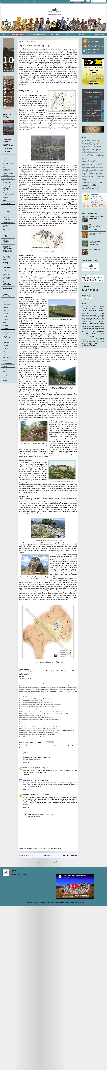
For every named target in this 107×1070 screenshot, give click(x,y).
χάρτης (21, 747)
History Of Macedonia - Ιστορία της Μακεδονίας (6, 276)
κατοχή (93, 318)
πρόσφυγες (85, 336)
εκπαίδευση (85, 315)
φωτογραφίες (86, 345)
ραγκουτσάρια (101, 336)
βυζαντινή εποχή (29, 745)
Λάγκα (4, 351)
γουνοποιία (96, 312)
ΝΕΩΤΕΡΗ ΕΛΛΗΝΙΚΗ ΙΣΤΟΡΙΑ (6, 258)
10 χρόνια (85, 306)
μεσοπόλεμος (90, 321)
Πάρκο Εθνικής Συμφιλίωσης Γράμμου (7, 169)
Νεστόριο (5, 360)
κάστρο (37, 745)
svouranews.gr (7, 209)
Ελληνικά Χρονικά (5, 263)
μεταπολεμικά (93, 323)
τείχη (71, 745)
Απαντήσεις (28, 811)
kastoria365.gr (6, 212)
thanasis (26, 794)
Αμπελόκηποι (6, 304)
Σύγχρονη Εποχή (84, 34)
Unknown (26, 767)
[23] (54, 486)
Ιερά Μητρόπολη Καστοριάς (7, 159)
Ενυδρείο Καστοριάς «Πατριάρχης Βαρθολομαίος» (94, 243)
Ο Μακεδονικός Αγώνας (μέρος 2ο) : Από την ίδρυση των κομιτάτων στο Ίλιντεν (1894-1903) (96, 227)
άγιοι (91, 306)
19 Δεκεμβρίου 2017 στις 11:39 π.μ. (39, 794)
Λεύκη (4, 354)
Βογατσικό (5, 313)
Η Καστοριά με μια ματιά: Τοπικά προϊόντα (96, 217)
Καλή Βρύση (6, 337)
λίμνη (103, 318)
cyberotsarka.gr (7, 197)
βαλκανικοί (90, 310)
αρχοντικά (92, 308)
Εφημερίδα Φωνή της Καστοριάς (7, 218)
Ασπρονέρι (6, 307)
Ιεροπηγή (5, 334)
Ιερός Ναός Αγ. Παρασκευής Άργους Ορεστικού (8, 188)
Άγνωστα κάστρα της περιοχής (34, 45)
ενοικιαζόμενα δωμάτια (92, 316)
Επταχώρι (5, 328)
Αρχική (5, 34)
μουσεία (102, 325)
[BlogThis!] (48, 742)
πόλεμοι (92, 331)
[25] (24, 584)
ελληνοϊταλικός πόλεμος (97, 315)
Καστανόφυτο (6, 339)
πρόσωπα (93, 336)
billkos (25, 780)
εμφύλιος (84, 316)
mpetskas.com (7, 214)
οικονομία (90, 330)
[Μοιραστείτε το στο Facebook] (51, 742)
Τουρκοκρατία (69, 34)
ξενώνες (102, 326)
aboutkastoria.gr (7, 206)
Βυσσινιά (5, 319)
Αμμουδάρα (6, 302)
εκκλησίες (101, 313)
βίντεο (95, 310)
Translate (82, 2)
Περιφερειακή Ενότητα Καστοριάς (8, 144)
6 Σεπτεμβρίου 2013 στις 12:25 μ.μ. (40, 767)
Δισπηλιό (5, 325)
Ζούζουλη (5, 331)
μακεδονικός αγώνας (93, 319)
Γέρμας (5, 322)
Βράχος (5, 316)
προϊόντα (102, 333)
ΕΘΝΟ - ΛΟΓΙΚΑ (8, 267)
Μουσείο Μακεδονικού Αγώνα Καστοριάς (8, 182)
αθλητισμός (96, 306)
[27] (41, 597)
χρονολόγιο (98, 345)
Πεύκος (5, 366)
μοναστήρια (94, 325)
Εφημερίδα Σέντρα (8, 222)
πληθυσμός (85, 331)
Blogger (81, 902)
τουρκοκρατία (93, 343)
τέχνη (94, 341)
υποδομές (102, 344)
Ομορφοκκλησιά (7, 363)
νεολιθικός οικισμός (88, 326)
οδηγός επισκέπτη (88, 328)
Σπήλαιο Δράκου (7, 178)
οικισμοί (84, 330)
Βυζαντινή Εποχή (55, 34)
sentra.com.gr (6, 203)
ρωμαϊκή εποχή (65, 745)
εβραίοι (95, 313)
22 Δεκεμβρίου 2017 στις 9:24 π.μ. (44, 814)
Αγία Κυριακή (6, 299)
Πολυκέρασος (6, 372)
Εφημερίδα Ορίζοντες (6, 225)
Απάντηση (26, 762)
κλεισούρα (98, 318)
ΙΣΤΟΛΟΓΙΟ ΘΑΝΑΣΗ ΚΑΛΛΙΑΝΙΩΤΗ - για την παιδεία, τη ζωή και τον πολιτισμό (8, 250)
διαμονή (89, 313)
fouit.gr (4, 200)
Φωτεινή (5, 380)
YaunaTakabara (7, 288)
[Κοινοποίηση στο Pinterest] (53, 742)
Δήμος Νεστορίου (7, 156)
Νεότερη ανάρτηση (26, 855)
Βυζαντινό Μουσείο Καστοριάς (8, 174)
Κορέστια (5, 345)
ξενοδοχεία (97, 326)
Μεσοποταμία (6, 357)
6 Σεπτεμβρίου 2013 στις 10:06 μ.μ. (40, 780)
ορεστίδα (42, 745)
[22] (52, 486)
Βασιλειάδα (6, 310)
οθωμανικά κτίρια (99, 328)
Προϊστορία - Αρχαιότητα (37, 34)
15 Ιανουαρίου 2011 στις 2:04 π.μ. (40, 757)
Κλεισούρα (6, 342)
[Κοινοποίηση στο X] (50, 742)
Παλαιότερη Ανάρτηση (69, 855)
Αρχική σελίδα (47, 855)
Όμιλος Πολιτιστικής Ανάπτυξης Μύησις (8, 193)
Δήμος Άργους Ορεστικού (7, 152)
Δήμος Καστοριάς (7, 148)
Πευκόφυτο (6, 369)
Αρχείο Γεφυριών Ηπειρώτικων (7, 283)
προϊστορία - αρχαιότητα (53, 745)
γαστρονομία (90, 312)
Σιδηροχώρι (6, 375)
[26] (20, 736)
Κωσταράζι (6, 348)
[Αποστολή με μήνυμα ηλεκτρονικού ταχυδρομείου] (46, 742)
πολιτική (94, 333)
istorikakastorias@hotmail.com (32, 2)
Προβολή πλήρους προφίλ (18, 874)
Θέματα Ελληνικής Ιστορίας (6, 241)
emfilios (5, 271)
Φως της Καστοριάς (8, 229)
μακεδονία (84, 319)
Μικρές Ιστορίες (99, 34)
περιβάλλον (101, 330)
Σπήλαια (5, 377)
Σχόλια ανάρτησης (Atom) (52, 862)
